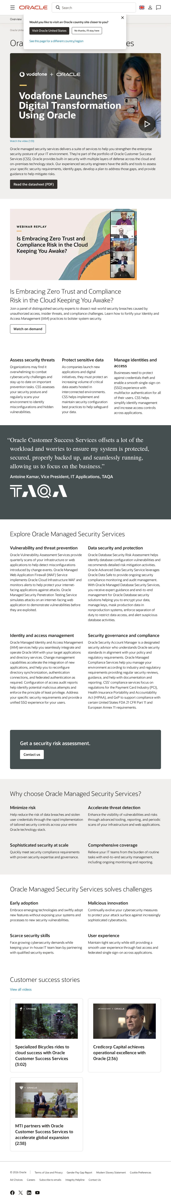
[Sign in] (150, 7)
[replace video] (85, 95)
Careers (31, 1179)
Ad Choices (16, 1179)
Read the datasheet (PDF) (34, 184)
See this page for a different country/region (56, 41)
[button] (12, 7)
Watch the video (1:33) (22, 141)
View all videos (20, 989)
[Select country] (141, 7)
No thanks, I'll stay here (86, 30)
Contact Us (95, 1179)
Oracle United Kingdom (23, 30)
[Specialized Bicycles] (46, 1021)
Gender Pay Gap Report (79, 1172)
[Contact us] (158, 7)
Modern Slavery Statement (111, 1172)
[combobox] (94, 8)
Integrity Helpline (74, 1179)
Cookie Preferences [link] (140, 1172)
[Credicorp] (124, 1021)
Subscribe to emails (50, 1179)
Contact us (32, 754)
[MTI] (46, 1100)
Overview (16, 19)
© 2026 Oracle (18, 1172)
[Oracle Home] (33, 7)
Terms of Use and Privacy (49, 1172)
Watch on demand (28, 329)
